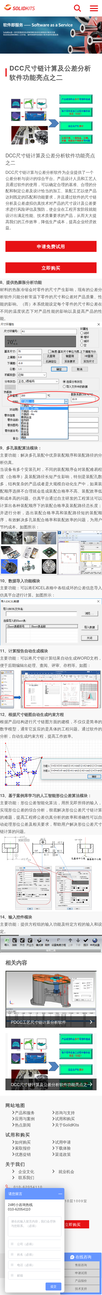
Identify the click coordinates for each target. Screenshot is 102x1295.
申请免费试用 (51, 246)
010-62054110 (28, 1186)
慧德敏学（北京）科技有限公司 (19, 8)
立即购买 (51, 268)
